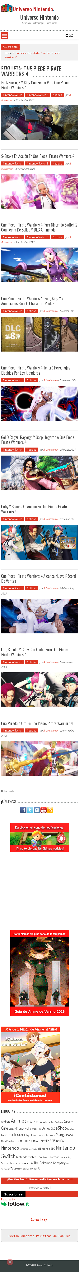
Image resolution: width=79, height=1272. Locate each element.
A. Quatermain (50, 310)
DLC (53, 1128)
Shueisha (14, 1163)
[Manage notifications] (10, 1262)
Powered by (8, 1199)
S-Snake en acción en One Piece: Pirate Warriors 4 (37, 156)
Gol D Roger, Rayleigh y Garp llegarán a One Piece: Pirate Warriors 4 (38, 439)
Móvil (44, 1141)
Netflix (60, 1141)
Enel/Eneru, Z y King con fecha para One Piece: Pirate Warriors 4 (35, 84)
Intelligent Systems (31, 1134)
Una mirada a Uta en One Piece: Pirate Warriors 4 (37, 723)
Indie (18, 1134)
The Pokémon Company (50, 1163)
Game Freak (7, 1134)
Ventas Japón (26, 1168)
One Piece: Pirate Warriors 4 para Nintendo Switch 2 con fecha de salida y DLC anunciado (39, 227)
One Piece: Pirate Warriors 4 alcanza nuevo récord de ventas (38, 578)
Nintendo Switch (12, 95)
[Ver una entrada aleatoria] (71, 36)
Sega (70, 1157)
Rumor (63, 1157)
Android (5, 1121)
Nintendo (10, 1148)
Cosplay (12, 1128)
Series (4, 1163)
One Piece (43, 1157)
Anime (17, 1120)
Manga (61, 1134)
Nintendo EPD (47, 1148)
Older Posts (7, 791)
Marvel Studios (7, 1141)
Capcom (68, 1121)
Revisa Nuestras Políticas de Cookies (39, 1236)
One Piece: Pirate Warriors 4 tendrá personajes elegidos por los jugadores (35, 370)
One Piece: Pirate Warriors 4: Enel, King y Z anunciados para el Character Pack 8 (32, 300)
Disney (46, 1128)
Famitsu (70, 1129)
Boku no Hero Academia (53, 1121)
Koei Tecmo (50, 1135)
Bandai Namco (33, 1121)
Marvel (70, 1134)
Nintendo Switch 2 (37, 95)
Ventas (17, 1168)
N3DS (51, 1140)
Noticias (57, 95)
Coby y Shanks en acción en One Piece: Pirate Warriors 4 (34, 508)
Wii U (37, 1168)
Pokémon (53, 1157)
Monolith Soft (26, 1141)
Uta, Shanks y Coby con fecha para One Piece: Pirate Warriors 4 (34, 651)
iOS (43, 1135)
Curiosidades (35, 1128)
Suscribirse (13, 1194)
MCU (17, 1141)
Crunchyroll (23, 1128)
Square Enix (27, 1163)
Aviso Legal (39, 1219)
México (36, 1141)
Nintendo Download (29, 1148)
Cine (4, 1128)
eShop (61, 1128)
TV (12, 1168)
